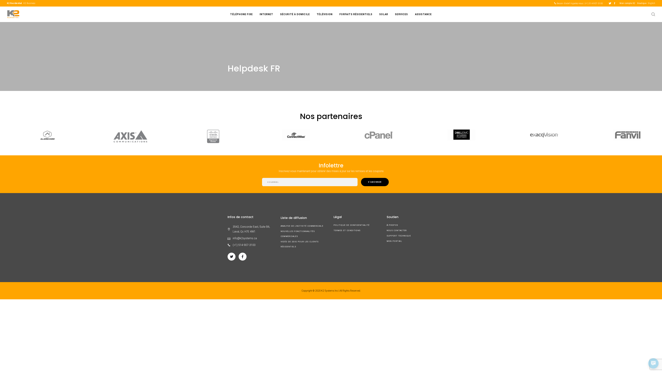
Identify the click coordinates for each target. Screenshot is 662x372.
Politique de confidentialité (352, 225)
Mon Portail (394, 241)
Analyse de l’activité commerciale (302, 226)
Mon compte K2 (627, 3)
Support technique (399, 236)
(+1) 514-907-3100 (594, 3)
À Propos (392, 225)
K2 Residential (14, 3)
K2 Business (29, 3)
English (651, 3)
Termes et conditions (347, 230)
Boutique (641, 3)
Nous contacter (397, 230)
